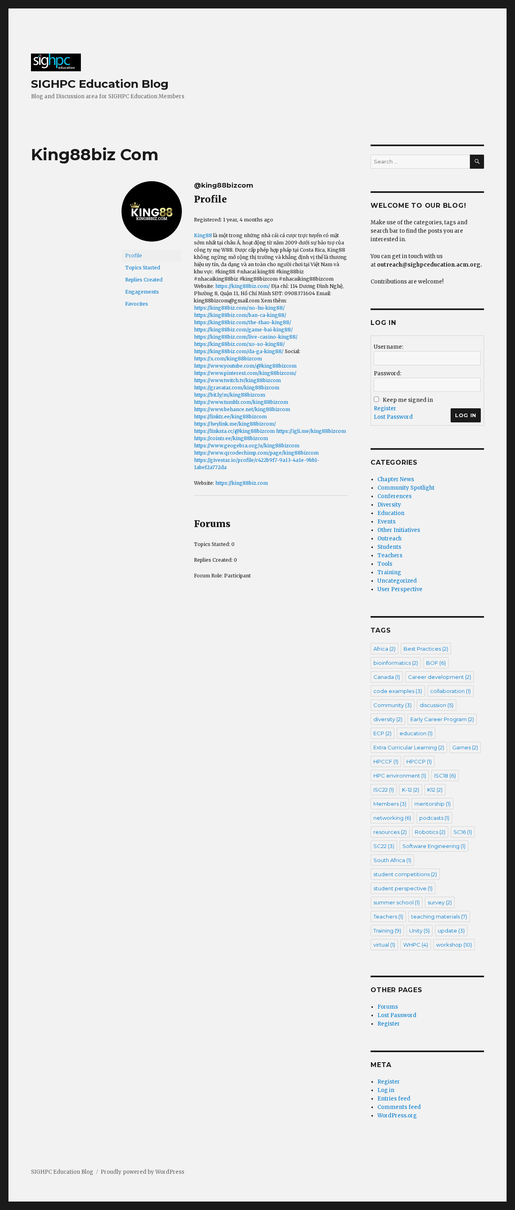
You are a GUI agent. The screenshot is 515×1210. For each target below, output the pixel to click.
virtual (384, 944)
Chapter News (395, 479)
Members (389, 803)
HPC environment (399, 775)
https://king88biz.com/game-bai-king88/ (243, 330)
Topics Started (142, 268)
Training (389, 572)
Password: (387, 373)
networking (392, 818)
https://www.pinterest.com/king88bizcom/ (245, 373)
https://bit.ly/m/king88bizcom (229, 395)
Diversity (389, 504)
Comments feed (399, 1107)
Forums (387, 1006)
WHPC (415, 944)
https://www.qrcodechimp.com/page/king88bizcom (256, 453)
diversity (387, 719)
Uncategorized (397, 580)
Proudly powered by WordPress (142, 1172)
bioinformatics (395, 663)
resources (390, 832)
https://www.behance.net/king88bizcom (242, 409)
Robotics (430, 832)
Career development (439, 677)
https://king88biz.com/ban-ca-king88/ (240, 315)
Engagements (142, 292)
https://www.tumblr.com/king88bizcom (241, 402)
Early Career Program (442, 719)
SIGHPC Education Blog (100, 84)
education (416, 733)
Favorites (136, 304)
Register (385, 408)
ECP (382, 733)
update (451, 930)
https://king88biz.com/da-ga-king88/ (239, 351)
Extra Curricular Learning (408, 747)
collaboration (450, 691)
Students (389, 547)
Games (465, 747)
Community (392, 705)
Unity (419, 930)
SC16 (462, 832)
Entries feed (393, 1098)
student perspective (403, 888)
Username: (388, 346)
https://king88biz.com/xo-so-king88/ (239, 344)
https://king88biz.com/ (242, 286)
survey (440, 902)
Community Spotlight (406, 487)
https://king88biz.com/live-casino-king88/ (246, 337)
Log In (465, 415)
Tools (384, 564)
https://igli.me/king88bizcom (311, 431)
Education (390, 513)
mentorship (432, 803)
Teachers (389, 555)
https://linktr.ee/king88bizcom (230, 417)
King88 (203, 235)
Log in (385, 1090)
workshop (454, 944)
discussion (436, 705)
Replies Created (144, 280)
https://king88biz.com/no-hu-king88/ (239, 308)
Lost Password (393, 417)
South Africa (392, 860)
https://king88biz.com (241, 483)
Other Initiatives (398, 530)
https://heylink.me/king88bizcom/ (235, 424)
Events (386, 521)
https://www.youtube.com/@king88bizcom (245, 366)
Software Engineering (434, 846)
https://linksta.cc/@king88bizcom (234, 431)
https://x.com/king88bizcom (228, 359)
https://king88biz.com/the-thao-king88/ (242, 322)
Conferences (394, 496)
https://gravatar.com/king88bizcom (236, 388)
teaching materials (439, 916)
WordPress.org (397, 1115)
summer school (396, 902)
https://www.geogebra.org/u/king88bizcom (246, 446)
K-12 (410, 789)
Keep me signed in (408, 400)
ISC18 (445, 775)
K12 (435, 789)
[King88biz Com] (152, 215)
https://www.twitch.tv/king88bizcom (237, 380)
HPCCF (385, 761)
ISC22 (383, 789)
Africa (384, 648)
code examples (397, 691)
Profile (133, 255)
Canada (386, 677)
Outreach (389, 538)
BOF (436, 663)
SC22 (383, 846)
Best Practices (426, 648)
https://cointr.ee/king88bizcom (231, 438)
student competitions (405, 874)
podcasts (434, 818)
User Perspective (399, 589)
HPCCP (419, 761)
